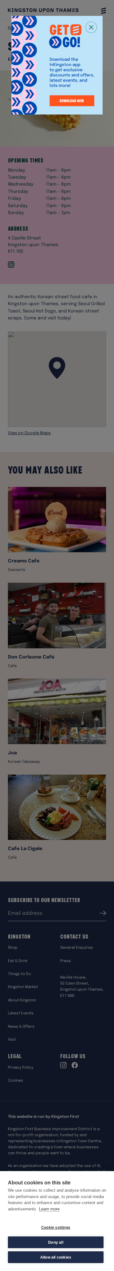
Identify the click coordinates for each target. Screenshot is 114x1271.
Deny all (55, 1242)
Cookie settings (55, 1227)
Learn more (49, 1209)
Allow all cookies (55, 1257)
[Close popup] (91, 27)
